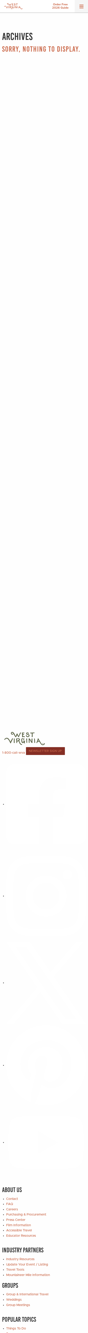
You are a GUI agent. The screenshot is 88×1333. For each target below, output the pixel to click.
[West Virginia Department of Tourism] (13, 6)
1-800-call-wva (13, 752)
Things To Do (16, 1328)
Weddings (14, 1299)
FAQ (9, 1204)
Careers (12, 1209)
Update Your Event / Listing (27, 1264)
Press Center (15, 1220)
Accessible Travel (19, 1230)
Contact (12, 1199)
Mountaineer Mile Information (28, 1275)
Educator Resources (21, 1235)
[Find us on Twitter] (46, 982)
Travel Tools (15, 1269)
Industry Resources (20, 1259)
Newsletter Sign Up (45, 751)
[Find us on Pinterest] (46, 1065)
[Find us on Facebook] (46, 804)
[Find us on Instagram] (46, 896)
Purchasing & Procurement (26, 1214)
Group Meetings (18, 1305)
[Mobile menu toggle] (81, 7)
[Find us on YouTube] (46, 1142)
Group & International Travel (27, 1294)
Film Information (18, 1225)
